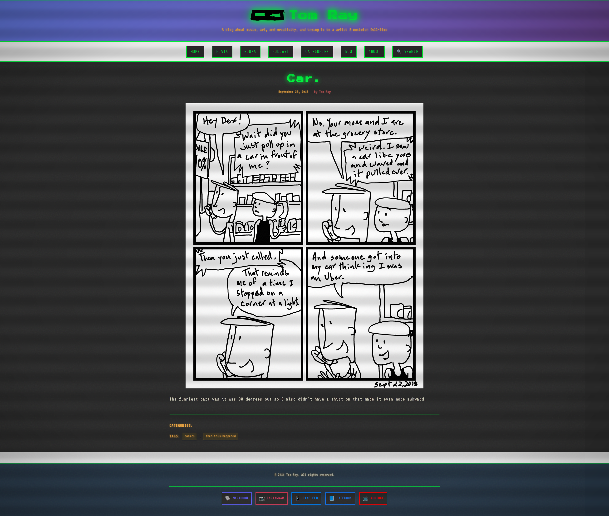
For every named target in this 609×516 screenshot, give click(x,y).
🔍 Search (407, 51)
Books (250, 51)
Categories (317, 51)
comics (190, 436)
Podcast (280, 51)
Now (348, 51)
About (374, 51)
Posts (222, 51)
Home (195, 51)
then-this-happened (221, 436)
